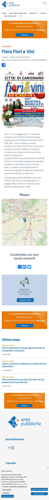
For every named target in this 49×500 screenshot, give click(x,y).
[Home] (10, 4)
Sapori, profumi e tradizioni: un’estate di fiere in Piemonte (24, 365)
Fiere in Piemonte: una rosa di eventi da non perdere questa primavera (23, 381)
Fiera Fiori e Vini (10, 16)
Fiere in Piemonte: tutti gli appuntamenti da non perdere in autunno (23, 349)
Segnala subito (25, 300)
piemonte (33, 13)
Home (4, 13)
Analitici (6, 493)
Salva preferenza (7, 496)
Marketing (7, 490)
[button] (24, 219)
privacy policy (22, 484)
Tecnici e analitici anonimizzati (15, 486)
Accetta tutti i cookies (39, 489)
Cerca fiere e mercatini (18, 13)
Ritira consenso (39, 494)
